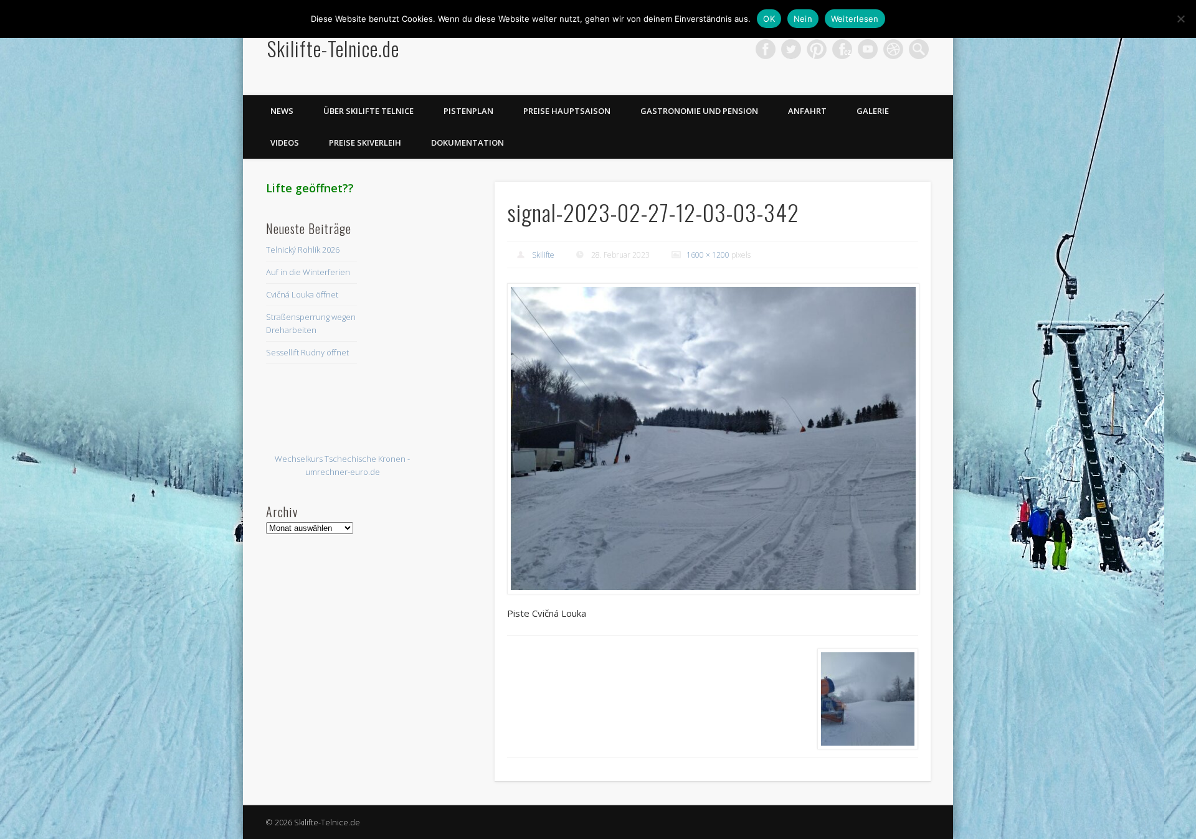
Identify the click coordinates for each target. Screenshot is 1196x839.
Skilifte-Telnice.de (333, 48)
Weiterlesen (855, 19)
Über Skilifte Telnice (368, 110)
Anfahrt (807, 110)
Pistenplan (468, 110)
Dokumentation (467, 142)
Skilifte (543, 255)
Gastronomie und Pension (699, 110)
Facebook (766, 49)
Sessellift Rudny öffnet (307, 352)
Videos (284, 142)
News (281, 110)
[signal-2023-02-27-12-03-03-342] (712, 438)
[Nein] (1180, 18)
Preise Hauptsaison (566, 110)
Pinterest (817, 49)
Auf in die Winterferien (308, 272)
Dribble (893, 49)
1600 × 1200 (707, 255)
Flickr (842, 49)
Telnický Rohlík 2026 (302, 249)
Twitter (791, 49)
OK (769, 19)
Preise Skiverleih (365, 142)
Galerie (873, 110)
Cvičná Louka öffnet (302, 294)
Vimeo (868, 49)
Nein (803, 19)
